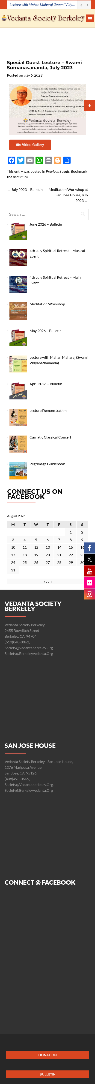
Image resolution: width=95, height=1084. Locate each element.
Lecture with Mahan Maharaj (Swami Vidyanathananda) (43, 4)
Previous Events (57, 171)
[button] (90, 18)
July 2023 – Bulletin (25, 189)
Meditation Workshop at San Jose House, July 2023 (68, 195)
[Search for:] (47, 214)
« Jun (48, 581)
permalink (20, 177)
